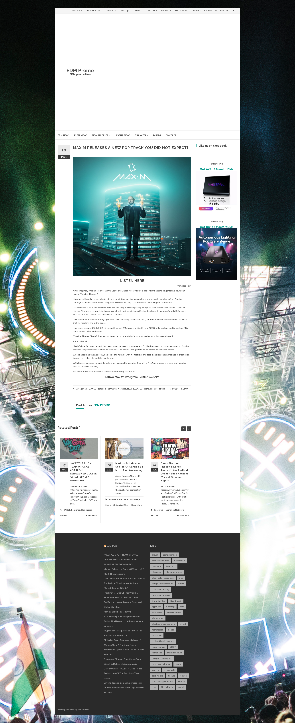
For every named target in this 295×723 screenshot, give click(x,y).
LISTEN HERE (132, 280)
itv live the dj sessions (163, 641)
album (155, 554)
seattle (155, 670)
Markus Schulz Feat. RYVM (117, 611)
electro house (174, 612)
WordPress (83, 709)
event (183, 624)
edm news (157, 612)
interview (156, 635)
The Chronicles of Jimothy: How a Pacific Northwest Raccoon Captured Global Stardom (123, 602)
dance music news (161, 595)
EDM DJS (125, 10)
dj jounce (156, 606)
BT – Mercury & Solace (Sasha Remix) (122, 616)
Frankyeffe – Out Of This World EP (121, 592)
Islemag (61, 709)
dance (181, 583)
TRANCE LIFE (111, 10)
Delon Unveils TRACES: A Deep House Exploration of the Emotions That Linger (123, 673)
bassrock (156, 566)
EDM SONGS (151, 10)
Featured (101, 389)
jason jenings (158, 647)
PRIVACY (197, 10)
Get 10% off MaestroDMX (217, 169)
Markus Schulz (174, 652)
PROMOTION (210, 10)
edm (182, 606)
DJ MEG (157, 135)
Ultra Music (167, 687)
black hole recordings (163, 577)
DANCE (92, 389)
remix (178, 664)
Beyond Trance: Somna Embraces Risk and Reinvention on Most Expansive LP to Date (124, 687)
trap (154, 687)
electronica (157, 618)
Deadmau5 (175, 601)
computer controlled (162, 583)
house (171, 629)
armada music (170, 554)
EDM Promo (80, 70)
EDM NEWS (63, 135)
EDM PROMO (181, 389)
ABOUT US (166, 10)
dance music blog (160, 589)
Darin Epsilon (158, 601)
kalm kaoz (157, 652)
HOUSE (154, 515)
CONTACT (225, 10)
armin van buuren (160, 560)
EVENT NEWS (123, 135)
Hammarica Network (116, 389)
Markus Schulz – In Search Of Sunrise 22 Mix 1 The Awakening (129, 467)
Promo (146, 389)
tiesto (183, 675)
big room (156, 572)
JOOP (173, 647)
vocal (181, 687)
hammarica (157, 629)
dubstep (170, 606)
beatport (170, 566)
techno (171, 675)
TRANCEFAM (141, 135)
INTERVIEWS (80, 135)
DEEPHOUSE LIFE (94, 10)
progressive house (161, 664)
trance (181, 681)
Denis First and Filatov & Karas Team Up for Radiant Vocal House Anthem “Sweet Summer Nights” (124, 583)
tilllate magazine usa (162, 681)
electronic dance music (163, 624)
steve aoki (169, 670)
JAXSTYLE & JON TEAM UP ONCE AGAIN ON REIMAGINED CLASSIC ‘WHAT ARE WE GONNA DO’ (121, 559)
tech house (157, 675)
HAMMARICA (76, 10)
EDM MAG (137, 10)
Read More (91, 515)
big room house (174, 572)
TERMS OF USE (182, 10)
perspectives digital (162, 658)
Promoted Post (157, 389)
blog (181, 577)
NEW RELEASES (100, 135)
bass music (179, 560)
